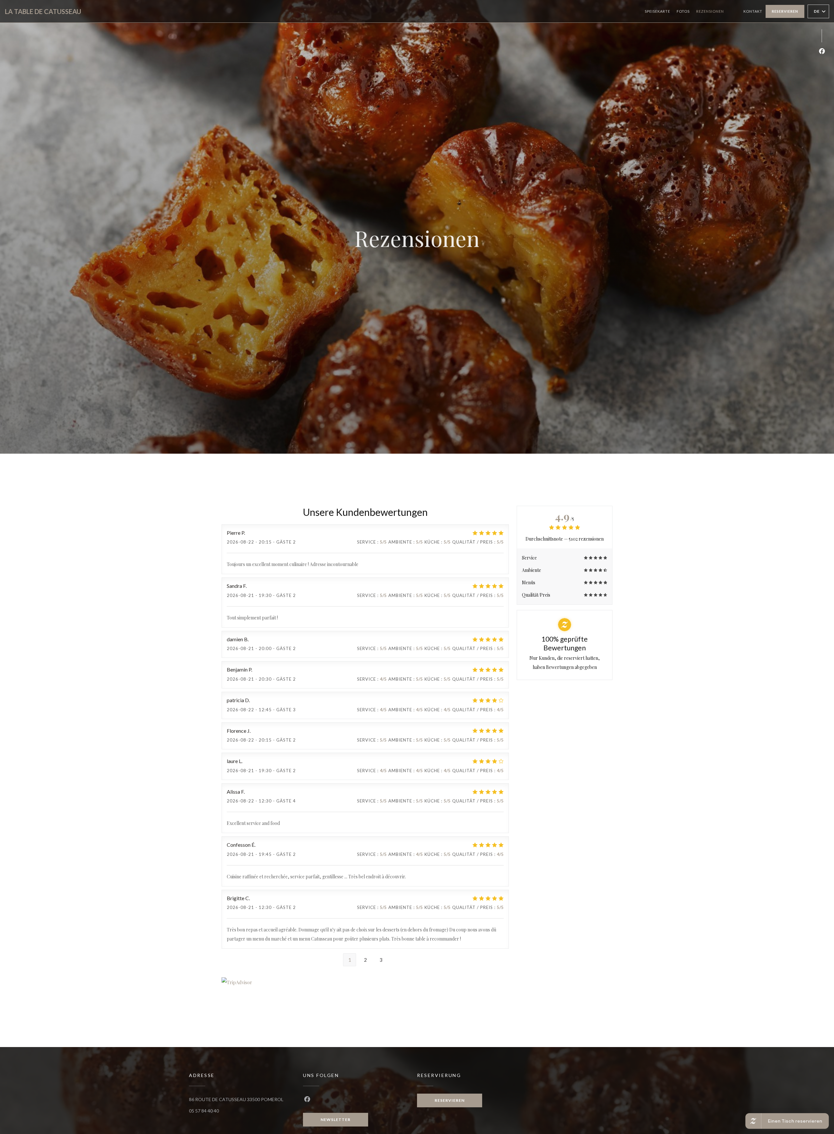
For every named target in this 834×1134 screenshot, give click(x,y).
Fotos (683, 11)
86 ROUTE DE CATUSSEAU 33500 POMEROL (236, 1099)
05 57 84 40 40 (204, 1110)
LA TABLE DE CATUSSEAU (43, 11)
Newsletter (336, 1119)
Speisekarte (657, 11)
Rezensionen (710, 11)
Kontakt (752, 11)
